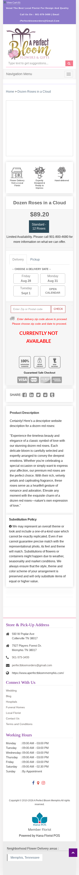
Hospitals (11, 701)
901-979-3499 (20, 657)
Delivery (18, 259)
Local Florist (13, 712)
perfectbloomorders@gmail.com (32, 665)
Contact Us (12, 718)
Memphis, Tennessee (25, 857)
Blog (8, 696)
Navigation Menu (19, 74)
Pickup (35, 259)
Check (58, 308)
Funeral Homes (15, 707)
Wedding (11, 690)
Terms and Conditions (19, 724)
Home (10, 91)
